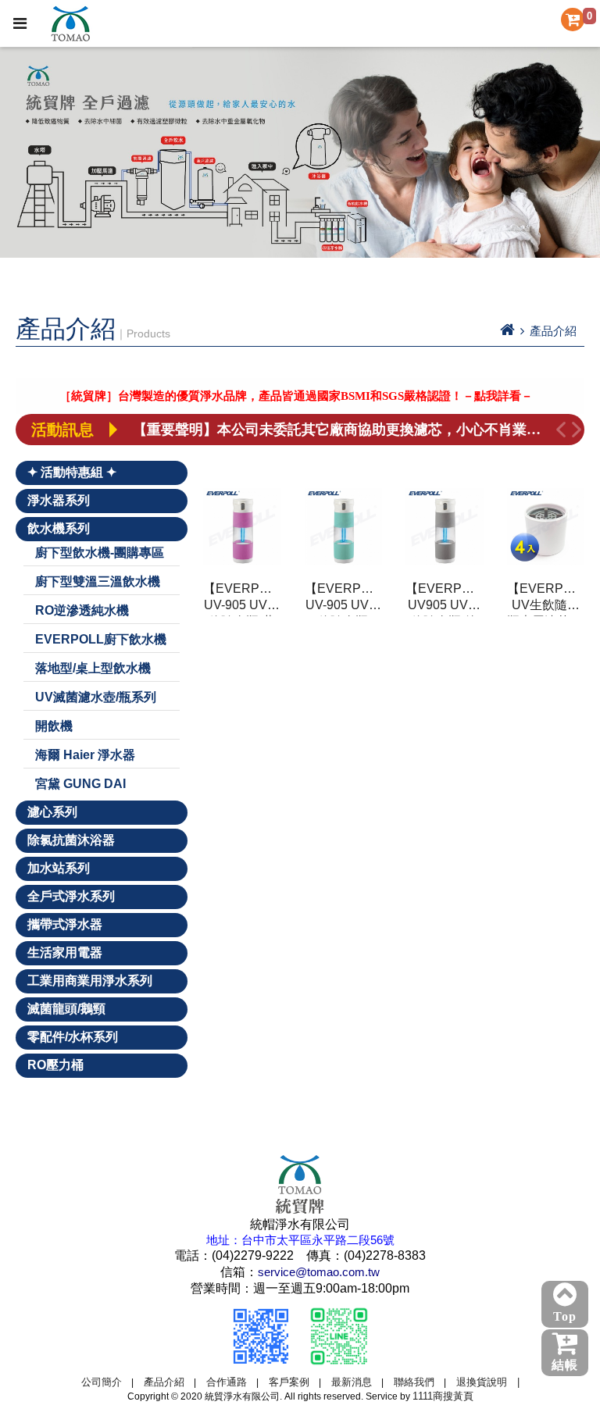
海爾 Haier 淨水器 (85, 754)
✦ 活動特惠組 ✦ (71, 472)
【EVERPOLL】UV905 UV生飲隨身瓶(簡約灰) (444, 599)
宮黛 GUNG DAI (80, 783)
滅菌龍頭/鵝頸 (66, 1008)
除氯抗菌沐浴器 (71, 840)
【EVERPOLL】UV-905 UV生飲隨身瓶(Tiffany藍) (344, 599)
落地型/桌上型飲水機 (93, 668)
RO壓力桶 (55, 1065)
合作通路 (226, 1382)
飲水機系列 (58, 528)
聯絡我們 (414, 1382)
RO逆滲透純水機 (82, 610)
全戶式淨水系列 (71, 896)
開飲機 (54, 726)
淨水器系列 (58, 500)
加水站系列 (58, 868)
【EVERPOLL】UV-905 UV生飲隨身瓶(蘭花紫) (242, 599)
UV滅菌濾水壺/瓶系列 (95, 697)
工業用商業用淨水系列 (89, 980)
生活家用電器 (64, 952)
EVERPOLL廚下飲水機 (100, 639)
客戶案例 (289, 1382)
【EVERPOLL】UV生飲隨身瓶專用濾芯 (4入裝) (546, 599)
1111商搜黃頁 (442, 1396)
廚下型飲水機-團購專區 (99, 552)
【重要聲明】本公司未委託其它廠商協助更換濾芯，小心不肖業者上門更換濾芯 (343, 429)
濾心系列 (52, 811)
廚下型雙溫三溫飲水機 (97, 581)
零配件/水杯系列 (72, 1036)
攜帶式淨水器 (64, 924)
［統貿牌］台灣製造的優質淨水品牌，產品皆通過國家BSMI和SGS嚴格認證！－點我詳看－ (280, 396)
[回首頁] (507, 330)
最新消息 (351, 1382)
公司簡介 (101, 1382)
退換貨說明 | (488, 1382)
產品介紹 (164, 1382)
